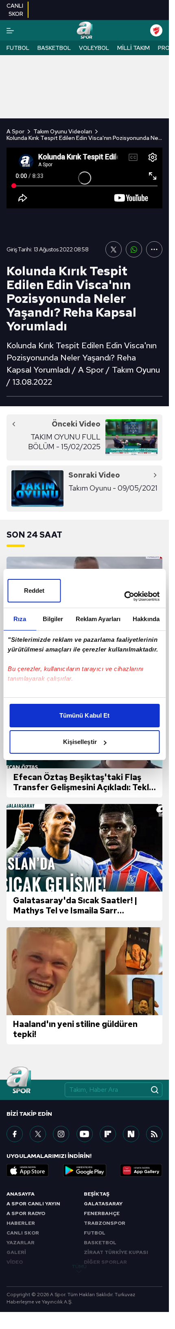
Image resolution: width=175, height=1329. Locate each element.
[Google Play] (84, 1170)
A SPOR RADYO (26, 1213)
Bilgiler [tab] (53, 618)
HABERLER (21, 1223)
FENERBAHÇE (102, 1213)
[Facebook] (15, 1134)
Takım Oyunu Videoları (62, 131)
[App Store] (28, 1170)
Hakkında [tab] (146, 618)
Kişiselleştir (80, 741)
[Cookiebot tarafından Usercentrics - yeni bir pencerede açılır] (124, 596)
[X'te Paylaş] (113, 249)
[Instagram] (61, 1134)
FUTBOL (94, 1233)
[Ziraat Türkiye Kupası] (156, 30)
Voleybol (94, 47)
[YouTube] (85, 1134)
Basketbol (54, 47)
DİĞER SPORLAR (105, 1262)
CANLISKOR (15, 9)
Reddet (34, 590)
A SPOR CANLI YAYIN (33, 1203)
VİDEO (15, 1262)
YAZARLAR (21, 1242)
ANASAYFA (21, 1194)
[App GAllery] (141, 1170)
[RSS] (154, 1134)
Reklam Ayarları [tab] (98, 618)
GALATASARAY (103, 1203)
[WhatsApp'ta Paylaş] (134, 249)
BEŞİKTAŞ (96, 1194)
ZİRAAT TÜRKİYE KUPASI (116, 1252)
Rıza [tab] (19, 618)
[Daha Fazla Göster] (154, 249)
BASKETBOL (100, 1242)
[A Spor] (84, 30)
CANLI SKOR (23, 1233)
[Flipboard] (108, 1134)
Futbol (18, 47)
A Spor (15, 131)
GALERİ (16, 1252)
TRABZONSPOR (104, 1223)
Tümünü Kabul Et (84, 715)
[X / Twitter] (38, 1134)
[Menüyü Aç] (10, 30)
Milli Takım (133, 47)
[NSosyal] (131, 1134)
